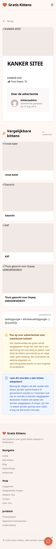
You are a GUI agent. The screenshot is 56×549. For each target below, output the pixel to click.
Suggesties (7, 486)
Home (5, 455)
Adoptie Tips (8, 494)
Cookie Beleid (9, 525)
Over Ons (7, 503)
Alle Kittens (8, 460)
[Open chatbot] (48, 541)
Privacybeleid (9, 516)
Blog (4, 464)
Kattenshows (8, 468)
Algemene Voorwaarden (14, 521)
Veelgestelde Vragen (12, 490)
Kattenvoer (7, 472)
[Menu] (52, 4)
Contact (6, 498)
